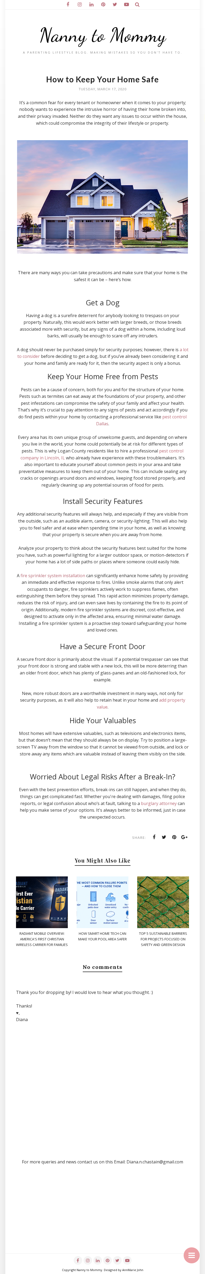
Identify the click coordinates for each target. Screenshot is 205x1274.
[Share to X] (164, 837)
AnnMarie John (132, 1270)
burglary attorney (159, 803)
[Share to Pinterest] (174, 837)
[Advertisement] (102, 1216)
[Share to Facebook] (154, 837)
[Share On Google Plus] (184, 837)
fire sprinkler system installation (53, 576)
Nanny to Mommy (102, 35)
